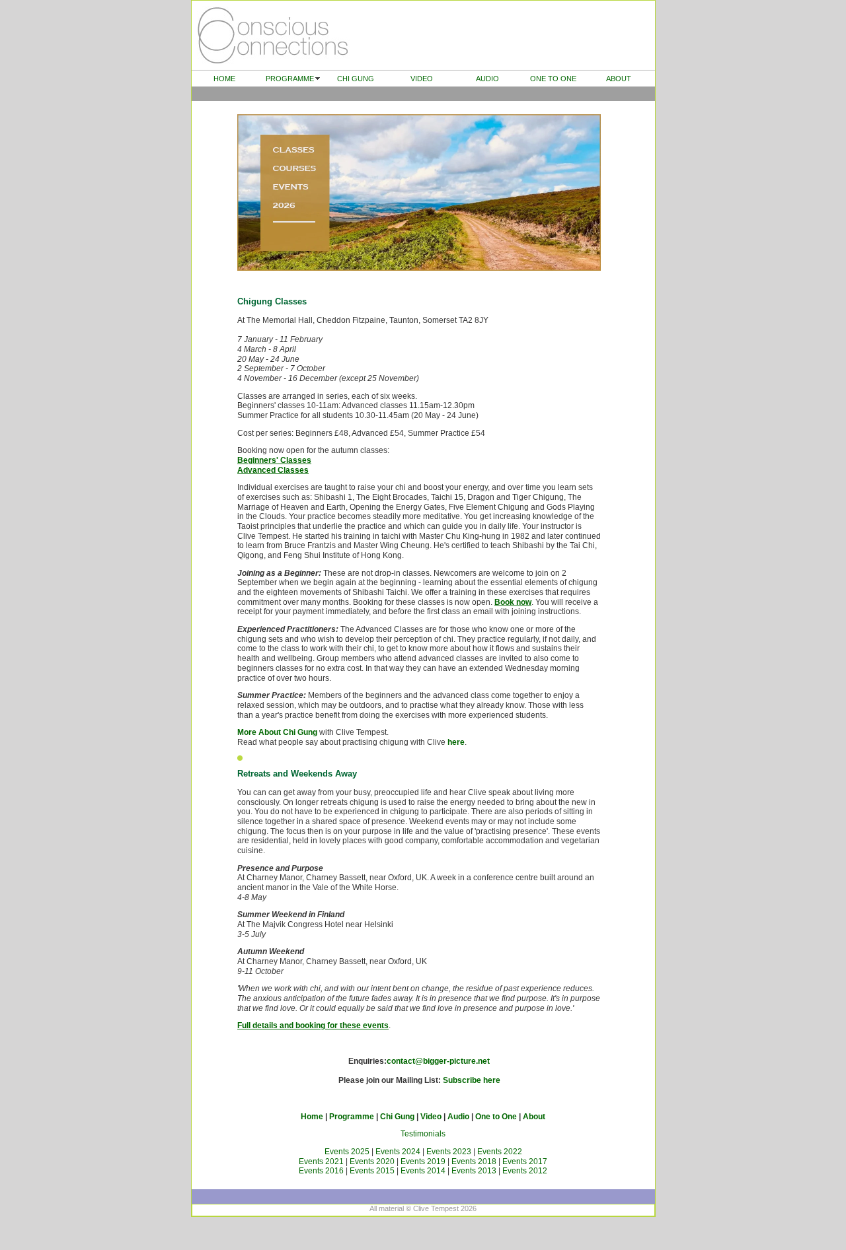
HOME (224, 79)
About (534, 1116)
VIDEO (421, 79)
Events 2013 (473, 1170)
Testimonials (423, 1133)
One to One (496, 1116)
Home (312, 1116)
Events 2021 (321, 1161)
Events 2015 (372, 1170)
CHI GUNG (355, 79)
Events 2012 (524, 1170)
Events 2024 (397, 1151)
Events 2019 (423, 1161)
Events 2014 (423, 1170)
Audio (458, 1116)
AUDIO (487, 79)
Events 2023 (448, 1151)
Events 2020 (372, 1161)
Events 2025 (347, 1151)
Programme (351, 1116)
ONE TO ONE (553, 79)
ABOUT (618, 79)
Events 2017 (524, 1161)
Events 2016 (321, 1170)
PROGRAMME (290, 79)
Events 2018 (473, 1161)
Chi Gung (397, 1116)
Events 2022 (499, 1151)
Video (431, 1116)
